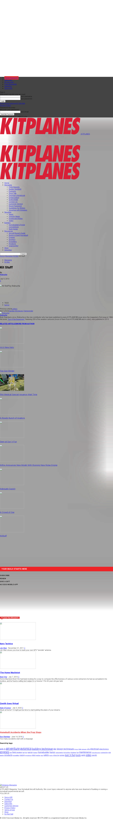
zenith (94, 755)
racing (22, 755)
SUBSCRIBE (13, 200)
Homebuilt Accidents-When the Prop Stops (20, 732)
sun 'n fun (70, 755)
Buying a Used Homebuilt (18, 235)
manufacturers (96, 752)
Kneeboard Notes (16, 218)
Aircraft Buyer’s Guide (17, 233)
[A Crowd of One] (12, 508)
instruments (59, 752)
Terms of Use (9, 810)
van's (83, 755)
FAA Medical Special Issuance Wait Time (18, 394)
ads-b (2, 749)
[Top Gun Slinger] (12, 367)
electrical (94, 749)
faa (11, 752)
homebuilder (43, 752)
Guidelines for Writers (17, 208)
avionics (25, 748)
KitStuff (3, 536)
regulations (28, 755)
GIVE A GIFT (5, 582)
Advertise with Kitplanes (18, 210)
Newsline (7, 212)
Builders (7, 223)
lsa (77, 752)
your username (26, 96)
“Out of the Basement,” (16, 319)
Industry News (14, 216)
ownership (104, 752)
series (51, 755)
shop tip (56, 755)
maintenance (85, 752)
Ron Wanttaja (5, 737)
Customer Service (16, 204)
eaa (79, 749)
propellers (16, 755)
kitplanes (73, 752)
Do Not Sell (8, 814)
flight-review (17, 752)
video (88, 755)
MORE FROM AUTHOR (25, 324)
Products (12, 244)
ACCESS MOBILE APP (9, 585)
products (8, 755)
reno (34, 755)
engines (4, 752)
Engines (12, 237)
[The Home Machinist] (18, 668)
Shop (6, 248)
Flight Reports (14, 187)
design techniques (65, 749)
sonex (61, 755)
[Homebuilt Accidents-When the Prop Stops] (18, 728)
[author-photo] (4, 313)
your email (24, 112)
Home (6, 183)
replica (38, 755)
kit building (66, 752)
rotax (41, 755)
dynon (76, 749)
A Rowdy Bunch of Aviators (12, 418)
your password (26, 99)
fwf (26, 752)
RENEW (3, 579)
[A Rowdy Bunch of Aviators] (12, 414)
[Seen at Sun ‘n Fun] (12, 437)
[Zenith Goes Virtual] (18, 699)
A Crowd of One (7, 512)
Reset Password (15, 206)
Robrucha (3, 275)
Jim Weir (3, 648)
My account (9, 82)
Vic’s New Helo (7, 347)
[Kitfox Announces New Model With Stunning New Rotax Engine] (12, 461)
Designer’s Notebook (17, 195)
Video (11, 221)
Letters (14, 309)
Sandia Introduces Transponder (21, 311)
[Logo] (40, 161)
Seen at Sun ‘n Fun (8, 441)
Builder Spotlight (15, 189)
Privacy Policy (5, 105)
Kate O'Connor (5, 708)
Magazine (8, 185)
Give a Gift (8, 88)
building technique (42, 748)
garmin (30, 752)
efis (88, 749)
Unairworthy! (13, 246)
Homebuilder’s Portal (17, 225)
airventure (13, 748)
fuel (23, 752)
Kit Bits (15, 256)
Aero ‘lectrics (6, 643)
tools (78, 755)
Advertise (8, 86)
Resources (8, 231)
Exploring (12, 191)
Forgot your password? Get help (12, 103)
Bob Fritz (3, 677)
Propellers (13, 242)
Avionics (12, 239)
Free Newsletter (10, 84)
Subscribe (8, 80)
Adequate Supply (7, 489)
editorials (84, 749)
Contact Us (13, 202)
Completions (14, 227)
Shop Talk (12, 193)
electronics (104, 749)
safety (46, 755)
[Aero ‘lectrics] (18, 639)
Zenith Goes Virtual (9, 703)
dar (54, 749)
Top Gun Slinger (7, 371)
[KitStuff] (12, 532)
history (35, 752)
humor (6, 305)
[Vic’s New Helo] (12, 343)
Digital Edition (14, 197)
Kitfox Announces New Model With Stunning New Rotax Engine (28, 465)
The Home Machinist (10, 672)
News (11, 214)
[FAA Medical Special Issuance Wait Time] (12, 390)
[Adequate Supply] (12, 484)
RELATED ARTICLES (8, 324)
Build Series (13, 229)
